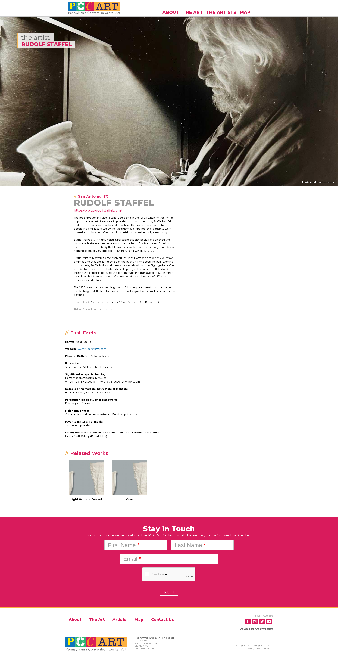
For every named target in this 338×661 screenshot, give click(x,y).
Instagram (255, 621)
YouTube (269, 621)
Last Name (190, 545)
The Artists (221, 12)
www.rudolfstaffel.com (92, 348)
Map (245, 12)
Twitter (262, 621)
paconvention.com (144, 648)
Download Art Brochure (256, 628)
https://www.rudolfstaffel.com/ (98, 210)
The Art (193, 12)
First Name (123, 545)
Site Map (268, 648)
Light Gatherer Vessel (86, 499)
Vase (129, 499)
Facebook (248, 621)
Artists (119, 619)
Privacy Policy (253, 648)
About (170, 12)
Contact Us (162, 619)
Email (132, 559)
